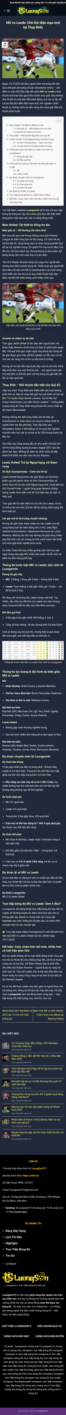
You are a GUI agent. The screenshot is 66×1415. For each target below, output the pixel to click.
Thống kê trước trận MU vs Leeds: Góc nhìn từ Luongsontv (31, 151)
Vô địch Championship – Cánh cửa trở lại (34, 143)
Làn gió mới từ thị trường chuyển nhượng (34, 146)
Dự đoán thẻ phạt (24, 188)
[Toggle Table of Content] (57, 120)
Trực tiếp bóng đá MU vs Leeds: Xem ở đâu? (29, 195)
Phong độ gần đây (24, 156)
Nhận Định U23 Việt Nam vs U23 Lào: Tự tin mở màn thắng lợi (17, 1014)
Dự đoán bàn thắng (25, 181)
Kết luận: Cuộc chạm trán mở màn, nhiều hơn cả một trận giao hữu (34, 201)
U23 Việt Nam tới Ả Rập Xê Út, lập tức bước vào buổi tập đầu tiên (37, 1070)
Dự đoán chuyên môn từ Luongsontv (26, 177)
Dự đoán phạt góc (24, 184)
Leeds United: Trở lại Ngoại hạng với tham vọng (31, 139)
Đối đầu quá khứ (24, 160)
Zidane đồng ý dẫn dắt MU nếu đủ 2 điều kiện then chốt (36, 1057)
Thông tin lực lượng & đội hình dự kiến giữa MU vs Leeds (32, 165)
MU (18, 170)
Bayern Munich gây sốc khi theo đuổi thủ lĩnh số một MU (38, 1134)
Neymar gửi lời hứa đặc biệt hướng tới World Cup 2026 (36, 1108)
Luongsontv (32, 210)
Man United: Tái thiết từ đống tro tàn (26, 125)
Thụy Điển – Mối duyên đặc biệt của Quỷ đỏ (29, 135)
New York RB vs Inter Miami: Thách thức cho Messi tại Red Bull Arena (48, 1014)
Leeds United (22, 174)
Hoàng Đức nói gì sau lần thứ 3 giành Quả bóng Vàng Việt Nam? (37, 1096)
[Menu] (7, 10)
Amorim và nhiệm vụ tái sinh (29, 132)
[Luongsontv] (33, 10)
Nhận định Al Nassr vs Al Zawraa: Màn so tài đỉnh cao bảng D (36, 1121)
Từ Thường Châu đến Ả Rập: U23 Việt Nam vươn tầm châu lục (35, 1045)
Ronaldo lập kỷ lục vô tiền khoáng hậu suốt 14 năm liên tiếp (37, 1083)
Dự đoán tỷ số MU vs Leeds (22, 191)
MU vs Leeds (47, 91)
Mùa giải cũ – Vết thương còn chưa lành (34, 128)
